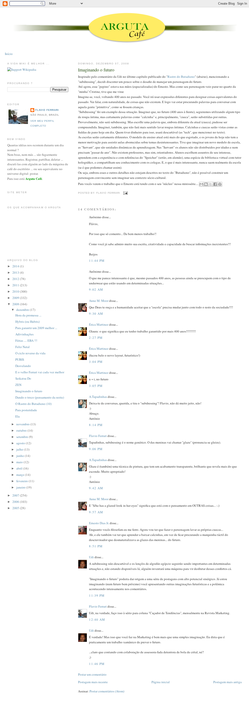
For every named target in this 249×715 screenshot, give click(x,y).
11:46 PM (97, 664)
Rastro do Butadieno (181, 76)
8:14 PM (96, 425)
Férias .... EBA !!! (26, 340)
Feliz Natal (22, 347)
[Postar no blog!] (206, 184)
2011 (16, 285)
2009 (16, 298)
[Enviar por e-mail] (201, 184)
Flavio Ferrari (98, 436)
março (20, 474)
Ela (17, 416)
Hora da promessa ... (28, 315)
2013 (16, 272)
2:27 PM (96, 337)
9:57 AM (96, 512)
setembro (22, 437)
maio (20, 462)
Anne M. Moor (98, 300)
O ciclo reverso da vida (30, 353)
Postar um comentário (92, 674)
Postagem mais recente (93, 682)
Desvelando (23, 366)
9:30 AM (96, 313)
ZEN (18, 385)
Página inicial (160, 682)
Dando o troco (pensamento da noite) (39, 397)
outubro (21, 430)
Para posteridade (26, 410)
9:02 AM (96, 289)
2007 (16, 495)
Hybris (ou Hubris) (27, 321)
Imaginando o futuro (96, 70)
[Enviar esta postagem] (125, 193)
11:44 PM (97, 260)
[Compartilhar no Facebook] (215, 184)
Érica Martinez (98, 324)
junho (20, 455)
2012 (16, 279)
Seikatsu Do (23, 378)
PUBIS (19, 359)
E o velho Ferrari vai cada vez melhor (39, 372)
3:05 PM (96, 386)
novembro (23, 424)
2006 (16, 501)
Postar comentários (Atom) (106, 691)
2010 (16, 291)
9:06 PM (96, 449)
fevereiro (22, 481)
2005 (16, 508)
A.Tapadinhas (98, 396)
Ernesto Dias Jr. (99, 523)
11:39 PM (97, 595)
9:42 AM (96, 488)
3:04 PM (96, 361)
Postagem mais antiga (227, 682)
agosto (21, 443)
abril (19, 468)
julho (20, 449)
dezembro (23, 309)
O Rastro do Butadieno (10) (33, 403)
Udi (91, 557)
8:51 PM (96, 546)
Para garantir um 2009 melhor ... (36, 328)
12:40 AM (97, 619)
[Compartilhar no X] (210, 184)
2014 (16, 266)
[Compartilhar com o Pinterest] (219, 184)
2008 (16, 304)
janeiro (21, 487)
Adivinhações (24, 334)
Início (9, 54)
